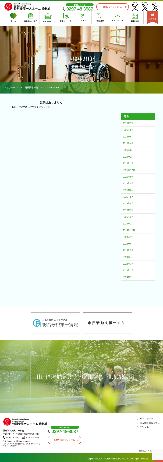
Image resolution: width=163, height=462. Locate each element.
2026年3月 (128, 150)
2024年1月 (128, 277)
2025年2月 (128, 217)
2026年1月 (128, 163)
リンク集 (144, 427)
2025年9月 (128, 176)
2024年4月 (128, 257)
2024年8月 (128, 243)
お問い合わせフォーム (112, 7)
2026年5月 (128, 136)
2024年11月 (129, 237)
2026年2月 (128, 156)
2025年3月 (128, 210)
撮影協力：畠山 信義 (149, 450)
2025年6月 (128, 190)
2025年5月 (128, 196)
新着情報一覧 (31, 87)
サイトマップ (146, 419)
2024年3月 (128, 263)
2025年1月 (128, 223)
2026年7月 (128, 123)
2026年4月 (128, 143)
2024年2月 (128, 270)
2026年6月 (128, 130)
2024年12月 (129, 230)
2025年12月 (129, 170)
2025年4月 (128, 203)
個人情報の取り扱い (150, 423)
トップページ (11, 87)
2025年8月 (128, 183)
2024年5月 (128, 250)
